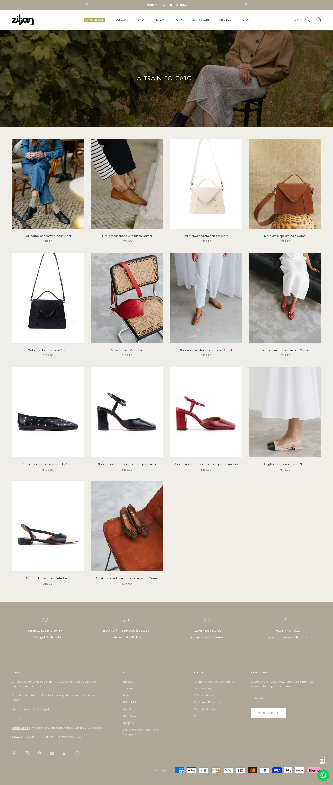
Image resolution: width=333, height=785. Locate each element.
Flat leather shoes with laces (48, 236)
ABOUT (245, 20)
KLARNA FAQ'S (131, 702)
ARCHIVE (225, 20)
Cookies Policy (204, 695)
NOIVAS (160, 20)
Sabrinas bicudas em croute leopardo (127, 578)
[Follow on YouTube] (52, 753)
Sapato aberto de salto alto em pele (127, 464)
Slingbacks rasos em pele (285, 464)
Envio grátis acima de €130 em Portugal (166, 5)
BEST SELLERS (201, 20)
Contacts (128, 688)
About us (128, 682)
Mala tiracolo (127, 350)
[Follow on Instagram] (26, 753)
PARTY (179, 20)
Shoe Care (129, 716)
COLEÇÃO (121, 20)
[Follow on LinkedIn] (64, 753)
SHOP (141, 20)
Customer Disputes (207, 702)
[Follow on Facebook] (14, 753)
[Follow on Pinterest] (39, 753)
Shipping (128, 723)
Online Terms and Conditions (214, 682)
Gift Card (200, 716)
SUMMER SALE (94, 20)
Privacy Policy (203, 688)
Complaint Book (204, 709)
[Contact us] (323, 775)
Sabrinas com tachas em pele (206, 350)
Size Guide (129, 709)
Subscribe (268, 713)
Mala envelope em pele (206, 236)
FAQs (125, 695)
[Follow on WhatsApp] (77, 753)
